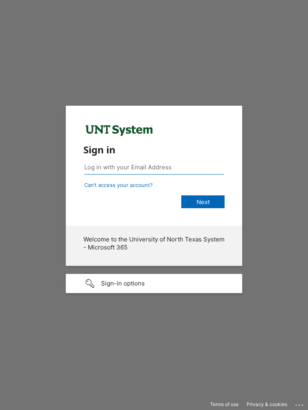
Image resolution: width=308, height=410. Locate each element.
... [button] (300, 403)
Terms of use (224, 404)
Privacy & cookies (267, 404)
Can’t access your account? (118, 185)
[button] (154, 283)
